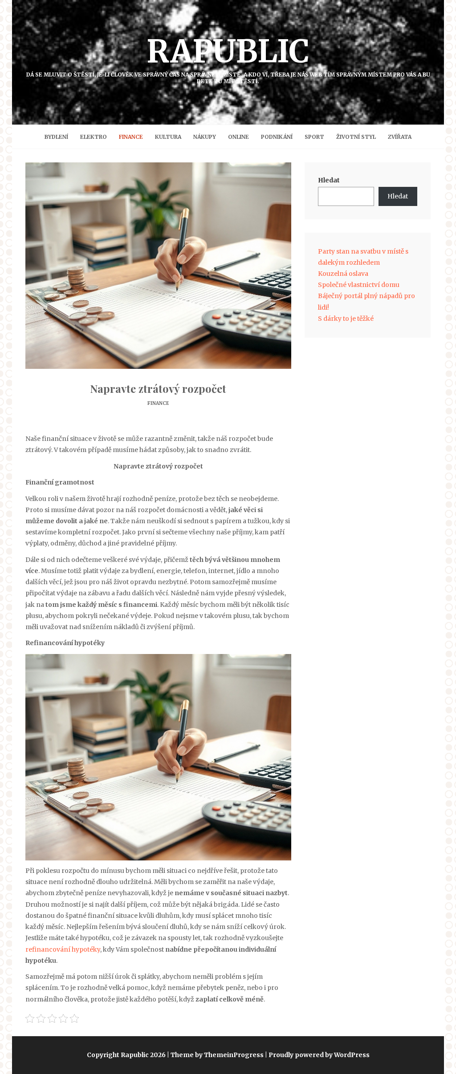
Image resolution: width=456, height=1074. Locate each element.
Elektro (93, 136)
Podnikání (277, 136)
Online (238, 136)
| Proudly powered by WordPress (317, 1055)
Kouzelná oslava (343, 274)
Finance (131, 136)
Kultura (168, 136)
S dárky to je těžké (346, 319)
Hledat (329, 180)
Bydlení (56, 136)
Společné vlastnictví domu (358, 285)
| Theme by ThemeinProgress (215, 1055)
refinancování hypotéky (62, 949)
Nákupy (204, 136)
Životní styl (356, 136)
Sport (314, 136)
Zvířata (399, 136)
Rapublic (228, 58)
